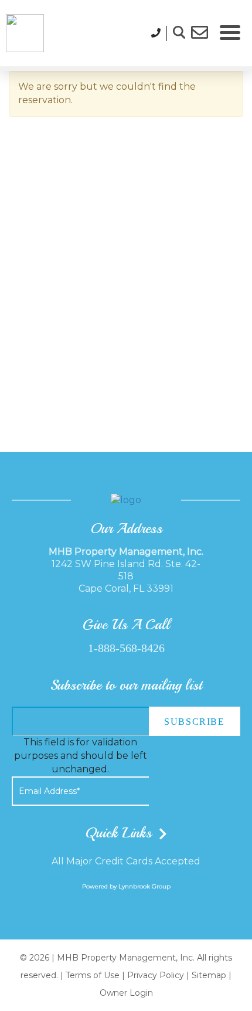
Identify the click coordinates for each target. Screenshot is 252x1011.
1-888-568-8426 (126, 648)
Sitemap (209, 975)
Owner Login (126, 993)
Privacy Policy (155, 975)
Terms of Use (93, 975)
